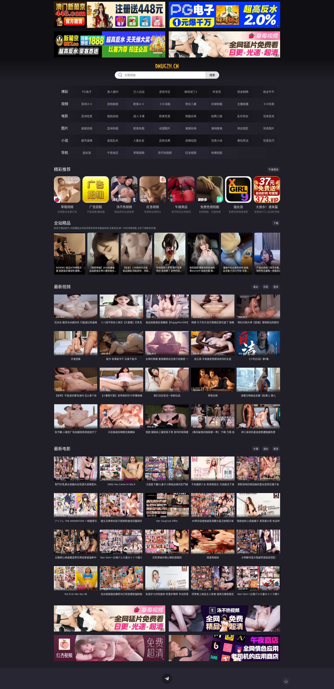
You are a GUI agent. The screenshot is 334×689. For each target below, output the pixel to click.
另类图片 (268, 128)
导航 (64, 152)
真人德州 (112, 92)
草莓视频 (138, 153)
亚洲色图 (112, 128)
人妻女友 (138, 140)
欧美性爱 (164, 116)
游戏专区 (164, 92)
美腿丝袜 (190, 128)
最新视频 (62, 286)
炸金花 (217, 92)
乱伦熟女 (242, 116)
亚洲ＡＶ (86, 104)
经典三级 (216, 116)
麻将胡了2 (190, 92)
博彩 (64, 91)
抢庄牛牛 (268, 92)
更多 (275, 286)
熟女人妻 (190, 104)
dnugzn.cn (167, 66)
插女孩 (87, 153)
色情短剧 (216, 153)
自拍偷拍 (112, 104)
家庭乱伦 (112, 140)
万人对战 (138, 92)
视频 (64, 104)
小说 (64, 140)
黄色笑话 (242, 140)
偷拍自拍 (112, 116)
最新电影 (62, 448)
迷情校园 (190, 140)
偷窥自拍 (86, 128)
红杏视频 (190, 153)
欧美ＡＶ (138, 104)
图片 (64, 128)
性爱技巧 (268, 140)
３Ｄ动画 (164, 104)
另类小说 (216, 140)
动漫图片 (164, 128)
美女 (255, 286)
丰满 (255, 448)
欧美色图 (138, 128)
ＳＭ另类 (268, 104)
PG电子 (87, 92)
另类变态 (268, 116)
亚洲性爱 (86, 116)
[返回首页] (286, 681)
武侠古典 (164, 140)
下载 (275, 223)
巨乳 (265, 286)
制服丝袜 (190, 116)
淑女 (265, 448)
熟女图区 (242, 128)
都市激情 (86, 140)
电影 (64, 116)
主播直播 (242, 104)
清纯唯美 (216, 128)
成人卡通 (138, 116)
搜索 (212, 75)
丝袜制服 (216, 104)
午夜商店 (112, 153)
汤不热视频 (165, 153)
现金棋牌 (242, 92)
